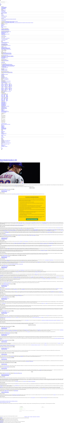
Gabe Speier (24, 381)
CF (8, 91)
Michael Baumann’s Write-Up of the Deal (5, 190)
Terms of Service (34, 416)
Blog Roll (2, 14)
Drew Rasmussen (2, 317)
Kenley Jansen (9, 282)
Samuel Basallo (28, 223)
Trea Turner (21, 241)
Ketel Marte (41, 243)
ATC (1, 26)
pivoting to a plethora (50, 232)
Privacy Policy (38, 416)
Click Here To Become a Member (32, 219)
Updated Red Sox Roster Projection (5, 392)
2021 (7, 45)
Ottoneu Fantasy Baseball (4, 12)
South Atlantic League (8, 65)
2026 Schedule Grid (3, 104)
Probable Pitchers (7, 42)
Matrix (16, 185)
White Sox (6, 86)
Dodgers (10, 88)
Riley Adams (43, 388)
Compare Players (8, 56)
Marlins (2, 88)
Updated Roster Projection (4, 238)
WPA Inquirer (2, 76)
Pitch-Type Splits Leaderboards (4, 57)
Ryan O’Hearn (9, 235)
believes (38, 262)
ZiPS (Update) (5, 31)
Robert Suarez (5, 265)
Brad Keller (5, 282)
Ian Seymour (36, 317)
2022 (5, 45)
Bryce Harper (26, 241)
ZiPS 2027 (2, 36)
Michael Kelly (31, 361)
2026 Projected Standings (4, 47)
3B (6, 91)
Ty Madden (8, 345)
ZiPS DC (4, 24)
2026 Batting (2, 70)
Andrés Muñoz (16, 381)
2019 (9, 45)
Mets (1, 99)
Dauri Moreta (2, 330)
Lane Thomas (52, 291)
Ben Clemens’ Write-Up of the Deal (5, 285)
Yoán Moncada (14, 394)
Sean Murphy (57, 288)
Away (7, 78)
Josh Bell (30, 235)
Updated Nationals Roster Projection (5, 375)
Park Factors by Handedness (4, 146)
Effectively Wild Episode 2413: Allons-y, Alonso (5, 402)
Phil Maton (21, 356)
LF (7, 91)
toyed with (21, 229)
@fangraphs (25, 416)
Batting (2, 62)
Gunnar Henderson (34, 222)
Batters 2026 (2, 77)
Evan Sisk (28, 331)
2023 (4, 45)
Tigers (5, 85)
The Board (2, 110)
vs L (3, 78)
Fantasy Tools (2, 137)
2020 (8, 45)
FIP (1, 141)
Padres (9, 89)
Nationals (2, 89)
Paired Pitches (2, 127)
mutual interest (3, 303)
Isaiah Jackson (16, 390)
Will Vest (43, 303)
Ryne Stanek (19, 277)
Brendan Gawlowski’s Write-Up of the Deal (6, 374)
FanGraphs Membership (3, 133)
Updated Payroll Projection (4, 191)
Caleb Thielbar (46, 320)
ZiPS (1, 24)
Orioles (2, 84)
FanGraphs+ (16, 21)
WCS (10, 72)
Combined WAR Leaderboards (4, 74)
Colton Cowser (24, 223)
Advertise (31, 416)
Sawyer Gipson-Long (12, 345)
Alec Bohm (24, 243)
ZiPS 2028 (5, 36)
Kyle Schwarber (5, 234)
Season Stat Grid (3, 58)
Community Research (3, 20)
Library (2, 139)
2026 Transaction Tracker (4, 103)
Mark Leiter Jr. (4, 357)
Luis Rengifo (18, 394)
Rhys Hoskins (33, 235)
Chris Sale (54, 394)
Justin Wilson (58, 320)
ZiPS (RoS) (2, 31)
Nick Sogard (45, 397)
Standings (2, 136)
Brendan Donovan (45, 243)
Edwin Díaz (5, 255)
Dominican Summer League (5, 67)
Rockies (7, 100)
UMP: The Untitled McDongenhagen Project (17, 22)
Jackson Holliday (20, 223)
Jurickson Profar (15, 289)
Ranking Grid (4, 56)
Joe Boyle (39, 317)
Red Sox (2, 96)
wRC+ (4, 140)
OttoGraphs (32, 22)
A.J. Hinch (46, 303)
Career (10, 53)
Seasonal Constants (3, 145)
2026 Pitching (5, 70)
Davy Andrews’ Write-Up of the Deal (5, 334)
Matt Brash (29, 381)
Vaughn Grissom (6, 390)
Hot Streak (2, 126)
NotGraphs (11, 21)
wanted (47, 315)
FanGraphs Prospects (3, 17)
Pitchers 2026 (5, 77)
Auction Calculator (3, 11)
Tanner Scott (22, 261)
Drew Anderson (5, 340)
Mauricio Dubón (7, 288)
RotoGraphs (2, 18)
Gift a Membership (3, 8)
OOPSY (2, 27)
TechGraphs (13, 21)
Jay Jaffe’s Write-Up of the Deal (4, 266)
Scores (2, 135)
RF (9, 91)
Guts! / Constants (3, 131)
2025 (1, 45)
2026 (3, 53)
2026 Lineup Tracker (3, 105)
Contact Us (28, 416)
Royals (5, 84)
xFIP (2, 141)
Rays (1, 85)
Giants (6, 99)
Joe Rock (34, 317)
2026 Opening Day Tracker (4, 108)
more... (9, 140)
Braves (2, 98)
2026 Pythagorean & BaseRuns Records (5, 48)
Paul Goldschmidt (36, 229)
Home (6, 78)
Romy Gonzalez (33, 397)
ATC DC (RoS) (3, 33)
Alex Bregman (42, 250)
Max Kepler (20, 295)
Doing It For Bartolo (28, 22)
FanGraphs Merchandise (3, 7)
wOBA (2, 140)
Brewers (4, 98)
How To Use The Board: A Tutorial (5, 111)
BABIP (4, 141)
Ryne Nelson (56, 338)
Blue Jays (2, 94)
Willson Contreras (5, 230)
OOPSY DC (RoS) (3, 34)
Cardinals (6, 88)
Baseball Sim (2, 125)
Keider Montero (4, 345)
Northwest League (13, 65)
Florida (5, 66)
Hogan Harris (27, 361)
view (6, 385)
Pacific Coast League (9, 64)
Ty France (53, 229)
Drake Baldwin (23, 289)
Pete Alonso (5, 189)
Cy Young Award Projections (4, 39)
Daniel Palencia (12, 356)
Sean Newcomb (50, 320)
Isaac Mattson (10, 330)
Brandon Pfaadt (59, 338)
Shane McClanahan (9, 317)
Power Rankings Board (3, 128)
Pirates (5, 89)
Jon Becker (2, 161)
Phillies (2, 100)
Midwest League (4, 65)
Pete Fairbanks (48, 278)
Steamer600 (2, 29)
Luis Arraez (19, 235)
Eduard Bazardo (33, 381)
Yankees (2, 86)
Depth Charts (2, 25)
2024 (3, 45)
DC (3, 85)
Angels (7, 94)
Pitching (4, 62)
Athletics (10, 85)
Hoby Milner (27, 320)
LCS (6, 72)
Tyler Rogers (15, 277)
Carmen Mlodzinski (15, 330)
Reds (4, 100)
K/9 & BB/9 (6, 141)
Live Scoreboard (3, 42)
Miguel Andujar (49, 229)
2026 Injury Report (3, 102)
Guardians (5, 94)
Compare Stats (11, 56)
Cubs (4, 99)
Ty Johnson (42, 317)
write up (8, 248)
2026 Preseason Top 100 (4, 123)
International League (5, 64)
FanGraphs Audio (7, 22)
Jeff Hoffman (44, 278)
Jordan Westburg (44, 222)
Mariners (7, 96)
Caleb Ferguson (43, 320)
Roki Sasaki (8, 260)
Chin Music (11, 22)
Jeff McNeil (27, 229)
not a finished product (16, 385)
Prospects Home (3, 109)
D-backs (7, 98)
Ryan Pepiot (5, 317)
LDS (8, 72)
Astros (9, 84)
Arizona (3, 66)
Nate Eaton (42, 397)
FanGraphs (2, 15)
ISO (5, 140)
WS (5, 72)
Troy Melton (1, 345)
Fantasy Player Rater (3, 10)
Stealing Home (24, 22)
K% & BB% (7, 140)
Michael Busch (6, 232)
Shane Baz (17, 317)
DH (10, 91)
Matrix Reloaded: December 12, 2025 (8, 160)
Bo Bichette (46, 250)
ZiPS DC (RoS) (9, 31)
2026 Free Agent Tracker (4, 107)
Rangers (9, 86)
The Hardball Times (7, 21)
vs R (4, 78)
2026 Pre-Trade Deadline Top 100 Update (5, 124)
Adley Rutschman (45, 223)
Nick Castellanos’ (50, 245)
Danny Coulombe (54, 320)
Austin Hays (16, 295)
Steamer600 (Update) (6, 29)
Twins (4, 96)
